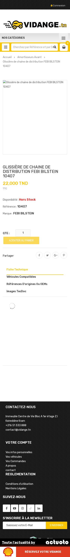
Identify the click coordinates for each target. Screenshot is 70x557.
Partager (39, 257)
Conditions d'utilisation (19, 484)
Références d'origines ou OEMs (27, 284)
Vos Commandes (16, 461)
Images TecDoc (16, 291)
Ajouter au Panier (21, 240)
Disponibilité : (10, 199)
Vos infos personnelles (19, 452)
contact (11, 470)
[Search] (55, 47)
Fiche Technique (17, 269)
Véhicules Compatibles (21, 276)
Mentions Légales (16, 488)
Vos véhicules (14, 456)
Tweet (47, 257)
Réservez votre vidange (43, 551)
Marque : (8, 213)
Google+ (55, 257)
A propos (11, 465)
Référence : (10, 206)
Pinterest (64, 257)
